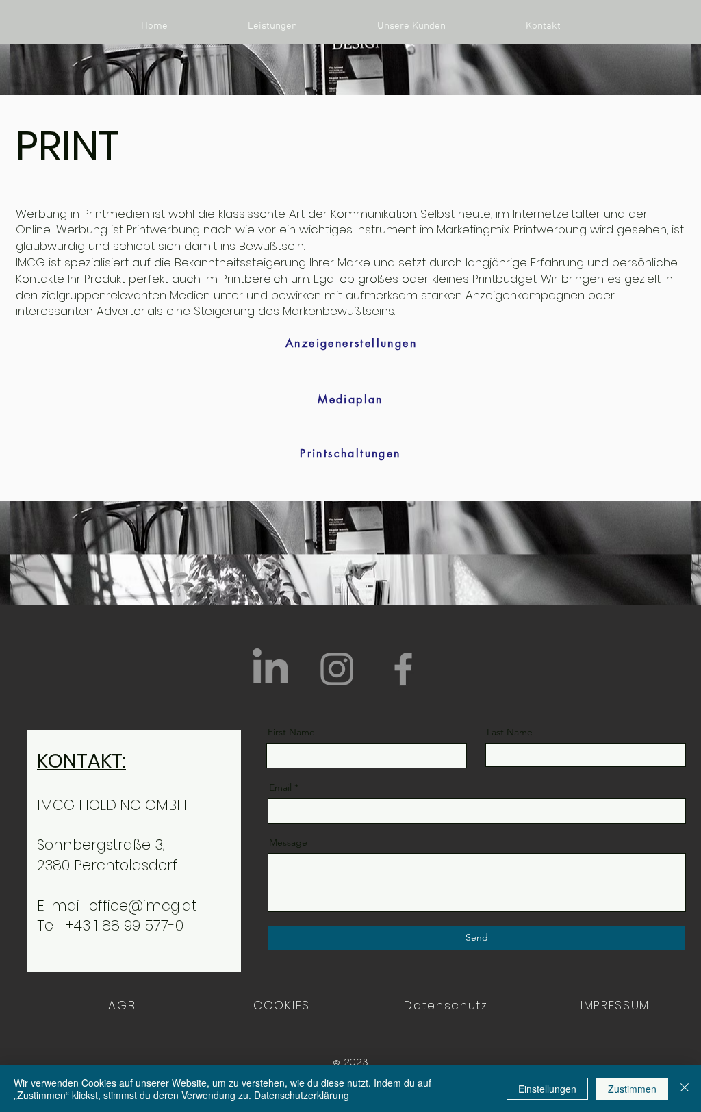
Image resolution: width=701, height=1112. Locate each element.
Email (280, 787)
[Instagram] (337, 669)
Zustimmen (632, 1089)
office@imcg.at (142, 905)
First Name (291, 732)
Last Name (510, 732)
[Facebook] (403, 669)
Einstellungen (547, 1089)
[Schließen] (684, 1088)
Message (288, 842)
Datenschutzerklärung (301, 1095)
